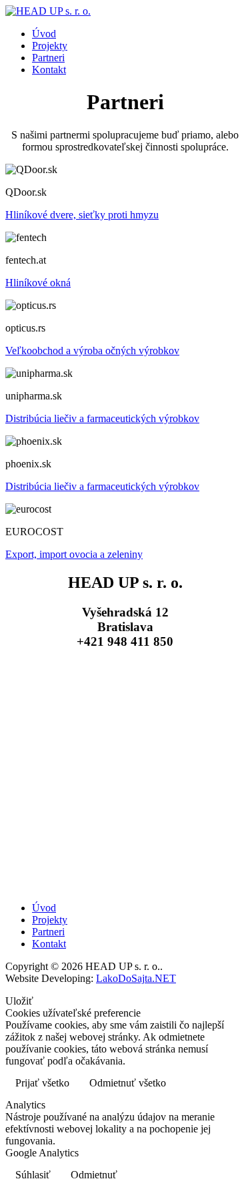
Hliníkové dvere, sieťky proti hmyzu (82, 214)
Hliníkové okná (38, 282)
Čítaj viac (213, 1084)
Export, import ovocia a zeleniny (74, 554)
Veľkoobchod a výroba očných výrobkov (92, 350)
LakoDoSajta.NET (136, 978)
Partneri (48, 57)
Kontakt (49, 69)
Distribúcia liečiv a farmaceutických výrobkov (102, 418)
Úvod (44, 33)
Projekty (49, 45)
